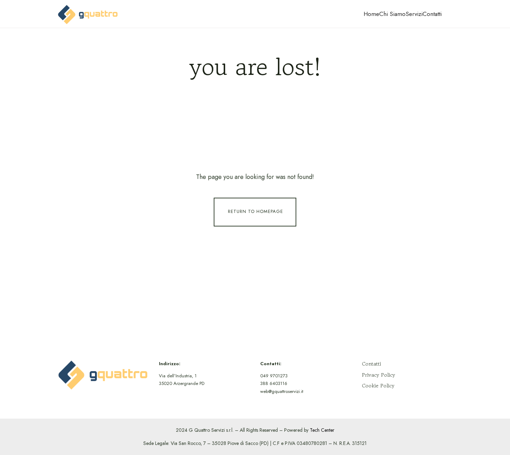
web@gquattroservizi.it (281, 391)
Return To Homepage (255, 211)
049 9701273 (274, 375)
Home (371, 14)
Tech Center (322, 430)
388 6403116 (273, 383)
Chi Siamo (392, 14)
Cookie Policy (378, 385)
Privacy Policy (378, 374)
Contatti (432, 14)
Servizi (414, 14)
